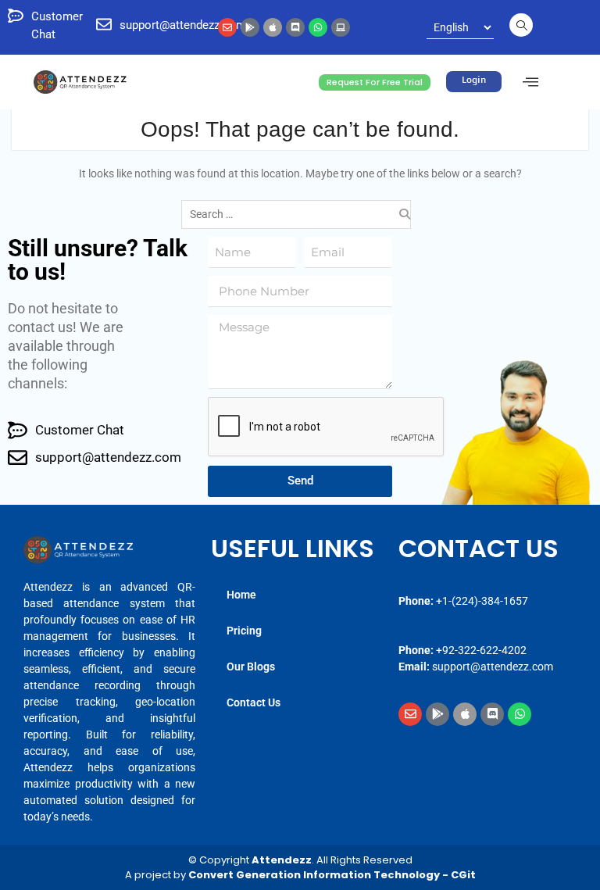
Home (241, 594)
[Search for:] (300, 214)
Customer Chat (79, 430)
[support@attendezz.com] (104, 24)
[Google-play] (250, 27)
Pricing (244, 630)
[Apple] (272, 27)
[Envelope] (227, 27)
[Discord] (295, 27)
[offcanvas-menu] (530, 82)
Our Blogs (251, 666)
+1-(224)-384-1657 (482, 601)
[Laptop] (340, 27)
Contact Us (253, 702)
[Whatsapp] (318, 27)
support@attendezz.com (183, 25)
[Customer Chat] (15, 15)
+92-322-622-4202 (481, 650)
